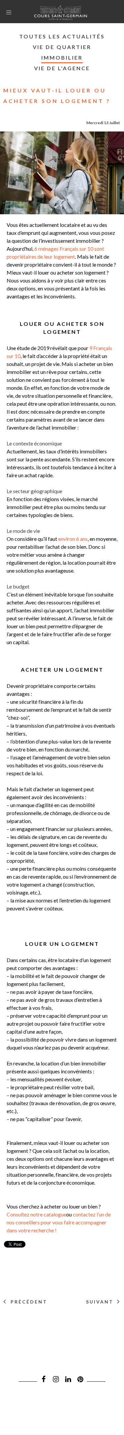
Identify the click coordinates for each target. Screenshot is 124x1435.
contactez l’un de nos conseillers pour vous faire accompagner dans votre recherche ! (59, 1222)
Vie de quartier (62, 47)
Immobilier (62, 57)
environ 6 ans (73, 539)
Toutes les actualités (62, 36)
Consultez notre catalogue (36, 1214)
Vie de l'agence (62, 68)
